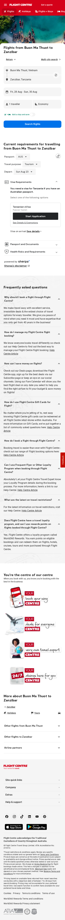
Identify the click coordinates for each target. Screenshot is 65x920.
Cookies (7, 893)
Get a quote (47, 5)
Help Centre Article (14, 455)
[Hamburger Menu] (5, 4)
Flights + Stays (46, 11)
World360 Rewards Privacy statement (22, 903)
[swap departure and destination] (56, 75)
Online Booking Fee (42, 864)
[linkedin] (29, 816)
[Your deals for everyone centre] (32, 624)
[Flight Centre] (20, 5)
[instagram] (14, 816)
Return (9, 59)
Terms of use (48, 893)
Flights (10, 11)
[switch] (32, 115)
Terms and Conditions (49, 854)
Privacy (16, 893)
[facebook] (7, 816)
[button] (18, 104)
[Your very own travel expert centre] (32, 649)
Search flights (32, 124)
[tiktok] (22, 816)
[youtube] (37, 816)
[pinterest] (44, 816)
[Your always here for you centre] (32, 675)
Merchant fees (41, 869)
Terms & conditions (31, 893)
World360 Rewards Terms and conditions (23, 898)
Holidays (26, 11)
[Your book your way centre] (32, 598)
